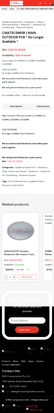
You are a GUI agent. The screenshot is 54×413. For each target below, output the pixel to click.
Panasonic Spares (24, 27)
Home (4, 9)
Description (16, 106)
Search (40, 3)
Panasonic (26, 24)
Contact (40, 361)
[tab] (16, 106)
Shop (12, 9)
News (30, 361)
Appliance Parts (36, 181)
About (15, 361)
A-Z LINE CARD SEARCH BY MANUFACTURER (35, 9)
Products (6, 361)
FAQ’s (23, 361)
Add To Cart (27, 277)
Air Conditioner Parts (18, 181)
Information (43, 106)
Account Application (11, 364)
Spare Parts (17, 185)
